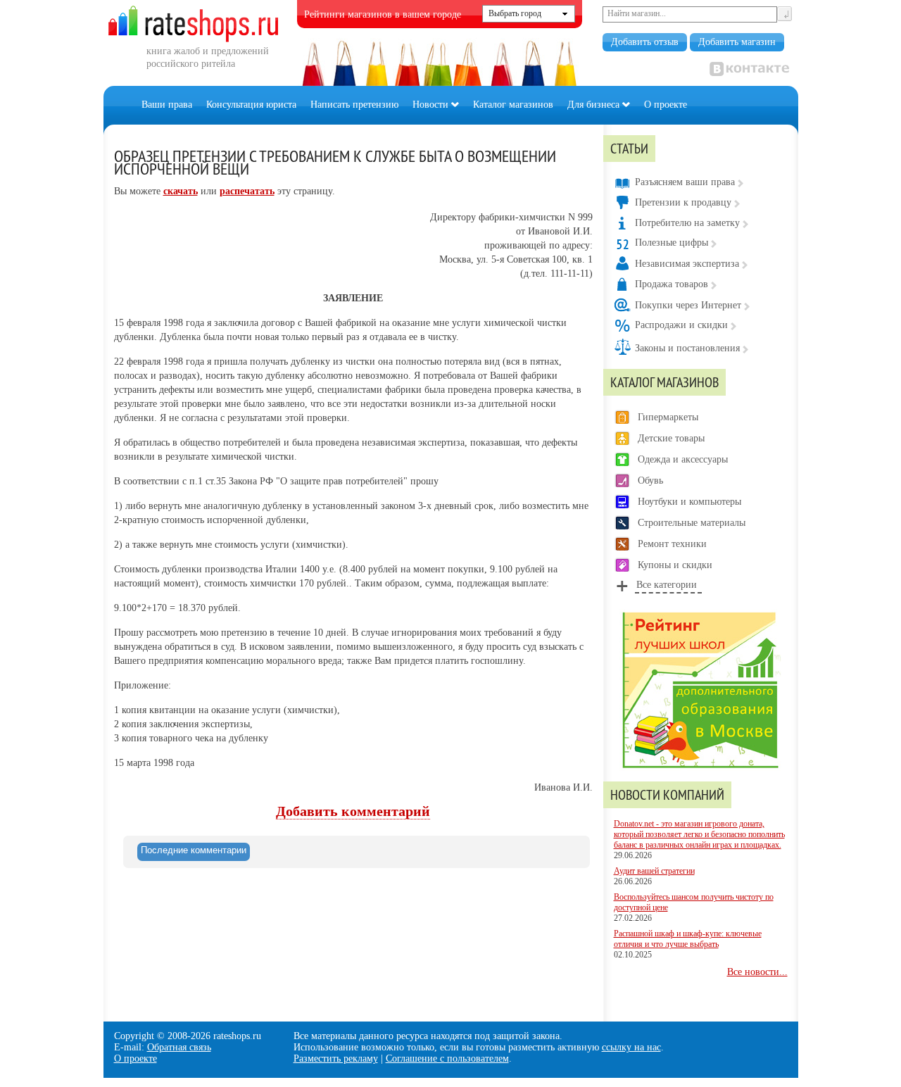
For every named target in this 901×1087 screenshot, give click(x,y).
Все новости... (757, 972)
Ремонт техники (672, 544)
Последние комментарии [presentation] (193, 850)
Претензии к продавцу (683, 202)
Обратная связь (179, 1047)
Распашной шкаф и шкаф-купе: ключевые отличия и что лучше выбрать (688, 939)
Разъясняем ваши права (685, 182)
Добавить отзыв (645, 42)
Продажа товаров (671, 284)
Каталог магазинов (513, 104)
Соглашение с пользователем (447, 1058)
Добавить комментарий (353, 811)
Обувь (650, 480)
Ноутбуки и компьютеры (689, 501)
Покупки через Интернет (688, 305)
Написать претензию (354, 104)
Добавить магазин (737, 42)
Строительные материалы (691, 522)
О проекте (665, 104)
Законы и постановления (687, 348)
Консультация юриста (251, 104)
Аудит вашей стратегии (654, 871)
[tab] (193, 852)
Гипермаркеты (668, 417)
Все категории (666, 584)
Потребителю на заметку (687, 223)
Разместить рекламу (336, 1058)
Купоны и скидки (675, 565)
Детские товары (671, 438)
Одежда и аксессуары (683, 459)
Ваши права (166, 104)
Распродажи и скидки (681, 325)
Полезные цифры (671, 242)
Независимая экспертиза (687, 263)
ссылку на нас (631, 1047)
